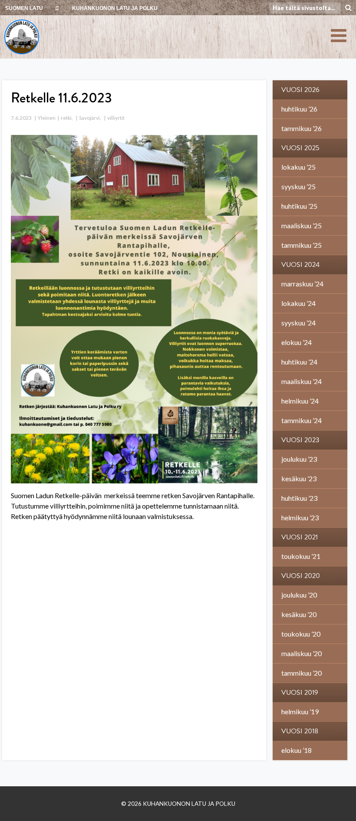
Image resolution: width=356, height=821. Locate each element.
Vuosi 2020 (300, 576)
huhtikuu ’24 (299, 362)
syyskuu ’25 (298, 186)
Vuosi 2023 (300, 440)
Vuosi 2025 (300, 148)
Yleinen (47, 118)
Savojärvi (89, 118)
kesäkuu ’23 (298, 478)
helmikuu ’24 (300, 401)
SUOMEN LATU (24, 8)
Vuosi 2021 (299, 537)
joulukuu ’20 (299, 595)
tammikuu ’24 (301, 420)
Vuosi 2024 (300, 264)
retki (66, 118)
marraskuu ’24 (302, 283)
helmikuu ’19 (300, 711)
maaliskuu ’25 (301, 225)
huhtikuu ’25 (299, 206)
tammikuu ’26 (301, 128)
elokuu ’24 (296, 342)
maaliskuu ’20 (301, 653)
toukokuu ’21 (300, 556)
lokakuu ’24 (298, 303)
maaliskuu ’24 (301, 381)
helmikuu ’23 (300, 517)
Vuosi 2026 (300, 90)
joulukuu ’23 (299, 459)
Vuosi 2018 (299, 731)
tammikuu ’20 (301, 673)
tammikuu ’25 (301, 245)
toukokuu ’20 (300, 634)
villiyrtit (116, 118)
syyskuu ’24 (298, 323)
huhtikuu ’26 (299, 109)
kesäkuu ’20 (298, 614)
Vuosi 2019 (299, 692)
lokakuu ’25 (298, 167)
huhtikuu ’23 (299, 498)
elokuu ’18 (296, 750)
